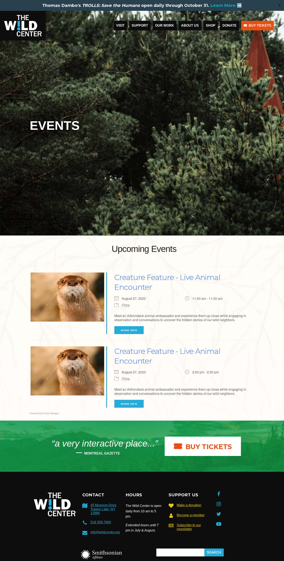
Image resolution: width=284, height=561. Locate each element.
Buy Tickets (260, 25)
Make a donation (189, 505)
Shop (210, 25)
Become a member (191, 515)
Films (126, 305)
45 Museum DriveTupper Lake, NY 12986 (103, 509)
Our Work (164, 25)
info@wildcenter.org (105, 532)
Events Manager (50, 413)
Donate (229, 25)
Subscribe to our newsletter (189, 527)
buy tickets (208, 447)
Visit (120, 25)
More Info (129, 330)
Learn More (223, 5)
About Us (190, 25)
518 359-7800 (100, 522)
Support (140, 25)
